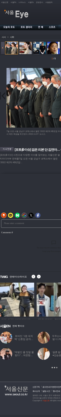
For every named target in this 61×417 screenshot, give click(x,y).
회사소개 (36, 391)
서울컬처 (49, 2)
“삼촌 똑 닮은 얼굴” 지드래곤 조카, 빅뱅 (39, 339)
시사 (4, 37)
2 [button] (54, 367)
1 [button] (52, 367)
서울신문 (4, 2)
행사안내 (56, 391)
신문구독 (36, 387)
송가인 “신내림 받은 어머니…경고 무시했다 (39, 355)
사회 (12, 37)
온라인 (57, 387)
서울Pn (13, 2)
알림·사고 (46, 391)
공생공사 (39, 2)
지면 (52, 387)
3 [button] (56, 367)
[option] (43, 299)
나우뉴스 (22, 2)
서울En (31, 2)
